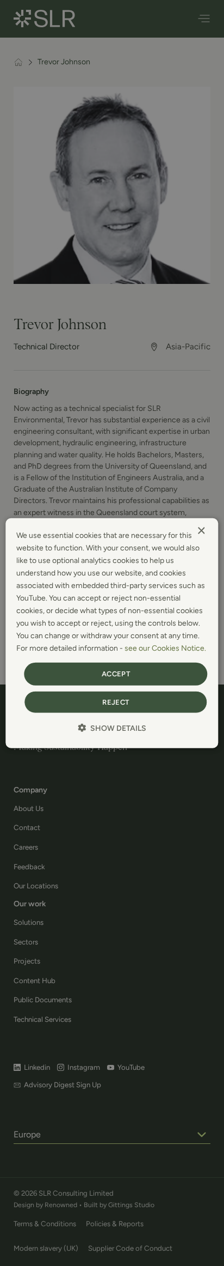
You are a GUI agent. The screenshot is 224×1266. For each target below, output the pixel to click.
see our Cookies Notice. (165, 648)
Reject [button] (115, 702)
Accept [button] (116, 674)
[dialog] (111, 633)
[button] (112, 728)
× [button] (201, 530)
